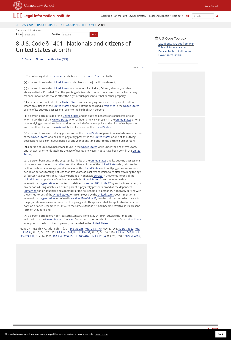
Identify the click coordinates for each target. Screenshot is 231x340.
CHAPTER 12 (54, 25)
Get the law (120, 15)
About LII (105, 15)
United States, (61, 194)
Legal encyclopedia (159, 15)
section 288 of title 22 (98, 183)
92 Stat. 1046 (123, 232)
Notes (39, 59)
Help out (176, 15)
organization (47, 183)
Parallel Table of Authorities (174, 51)
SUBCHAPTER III (75, 25)
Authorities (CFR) (58, 59)
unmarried (30, 191)
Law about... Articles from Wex (176, 43)
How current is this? (170, 55)
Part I (91, 25)
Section (56, 34)
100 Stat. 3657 (61, 236)
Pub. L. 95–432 (81, 232)
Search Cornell (211, 6)
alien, (61, 164)
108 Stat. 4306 (131, 236)
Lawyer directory (137, 15)
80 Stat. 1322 (125, 228)
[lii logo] (49, 16)
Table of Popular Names (172, 47)
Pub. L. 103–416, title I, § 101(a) (88, 236)
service (98, 175)
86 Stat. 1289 (64, 232)
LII (17, 25)
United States (94, 76)
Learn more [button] (101, 334)
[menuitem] (106, 15)
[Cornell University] (17, 5)
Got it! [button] (221, 334)
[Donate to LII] (187, 16)
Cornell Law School (38, 5)
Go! (94, 34)
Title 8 (40, 25)
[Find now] (217, 16)
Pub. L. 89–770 (93, 228)
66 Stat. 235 (76, 228)
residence (109, 106)
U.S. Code (27, 25)
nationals (57, 76)
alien (71, 219)
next (143, 67)
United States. (100, 223)
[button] (217, 16)
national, (61, 127)
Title (19, 34)
